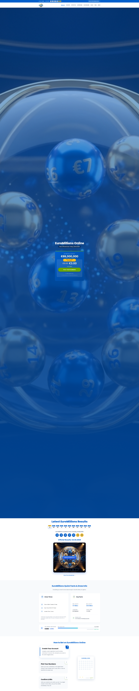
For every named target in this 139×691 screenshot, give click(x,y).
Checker (68, 5)
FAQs (96, 5)
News (99, 5)
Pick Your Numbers (69, 269)
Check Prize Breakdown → (94, 1)
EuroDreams (86, 5)
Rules (92, 5)
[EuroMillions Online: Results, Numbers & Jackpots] (41, 5)
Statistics (73, 5)
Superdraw (79, 5)
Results (63, 5)
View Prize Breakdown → (69, 575)
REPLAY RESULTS (69, 557)
